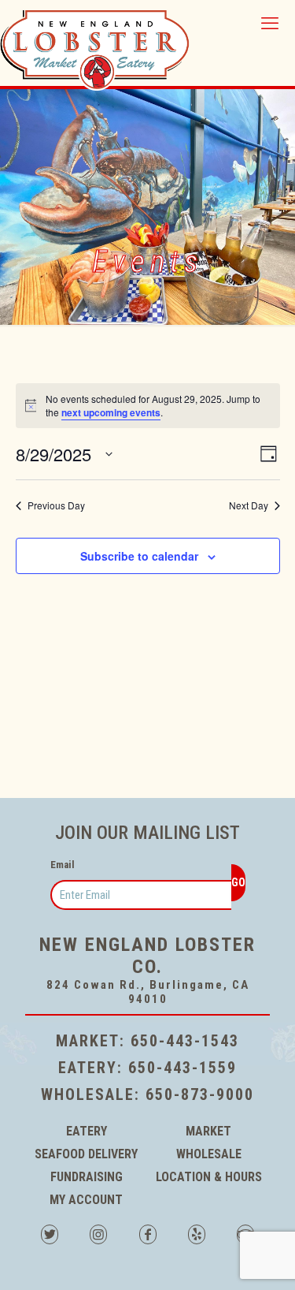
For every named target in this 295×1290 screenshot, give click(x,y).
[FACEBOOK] (148, 1237)
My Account (86, 1199)
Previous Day (56, 505)
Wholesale (209, 1153)
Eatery (86, 1131)
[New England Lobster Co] (94, 44)
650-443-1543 (185, 1040)
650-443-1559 (182, 1067)
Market (208, 1131)
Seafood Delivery (86, 1153)
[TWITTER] (49, 1237)
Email (62, 865)
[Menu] (273, 23)
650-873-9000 (200, 1094)
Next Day (248, 505)
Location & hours (209, 1176)
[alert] (148, 405)
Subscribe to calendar (139, 556)
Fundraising (86, 1176)
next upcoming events (110, 412)
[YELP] (196, 1237)
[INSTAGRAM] (98, 1237)
